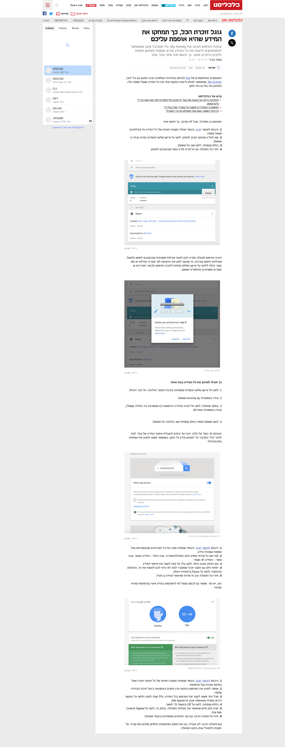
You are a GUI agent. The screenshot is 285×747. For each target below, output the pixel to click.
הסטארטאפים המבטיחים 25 (122, 20)
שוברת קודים (95, 20)
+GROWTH (61, 20)
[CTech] (91, 5)
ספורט (119, 5)
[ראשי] (226, 5)
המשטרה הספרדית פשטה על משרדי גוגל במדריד (191, 107)
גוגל (190, 67)
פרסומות (200, 67)
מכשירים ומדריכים (171, 20)
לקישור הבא (203, 548)
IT (187, 20)
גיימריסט (212, 20)
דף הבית (238, 14)
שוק (189, 5)
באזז (197, 5)
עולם (128, 5)
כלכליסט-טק (141, 5)
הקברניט (198, 20)
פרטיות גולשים (178, 67)
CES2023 (78, 20)
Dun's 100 (76, 5)
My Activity (215, 82)
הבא (198, 129)
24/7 (205, 5)
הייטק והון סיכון (150, 20)
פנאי (110, 5)
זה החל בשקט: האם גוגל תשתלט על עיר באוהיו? (192, 111)
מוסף (102, 5)
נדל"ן (181, 5)
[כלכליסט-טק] (168, 5)
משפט (154, 5)
